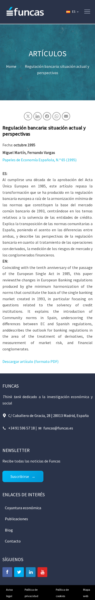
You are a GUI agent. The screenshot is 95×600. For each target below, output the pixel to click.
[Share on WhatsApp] (56, 116)
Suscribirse (19, 476)
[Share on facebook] (47, 116)
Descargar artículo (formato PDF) (30, 361)
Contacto (13, 541)
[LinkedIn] (31, 572)
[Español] (72, 12)
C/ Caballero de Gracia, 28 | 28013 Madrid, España (48, 415)
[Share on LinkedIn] (37, 116)
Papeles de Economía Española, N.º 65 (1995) (39, 159)
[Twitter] (19, 572)
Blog (9, 530)
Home (11, 66)
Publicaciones (16, 518)
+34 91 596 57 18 (21, 428)
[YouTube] (42, 572)
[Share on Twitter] (28, 116)
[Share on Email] (66, 116)
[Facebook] (7, 572)
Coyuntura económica (23, 507)
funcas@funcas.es (58, 428)
